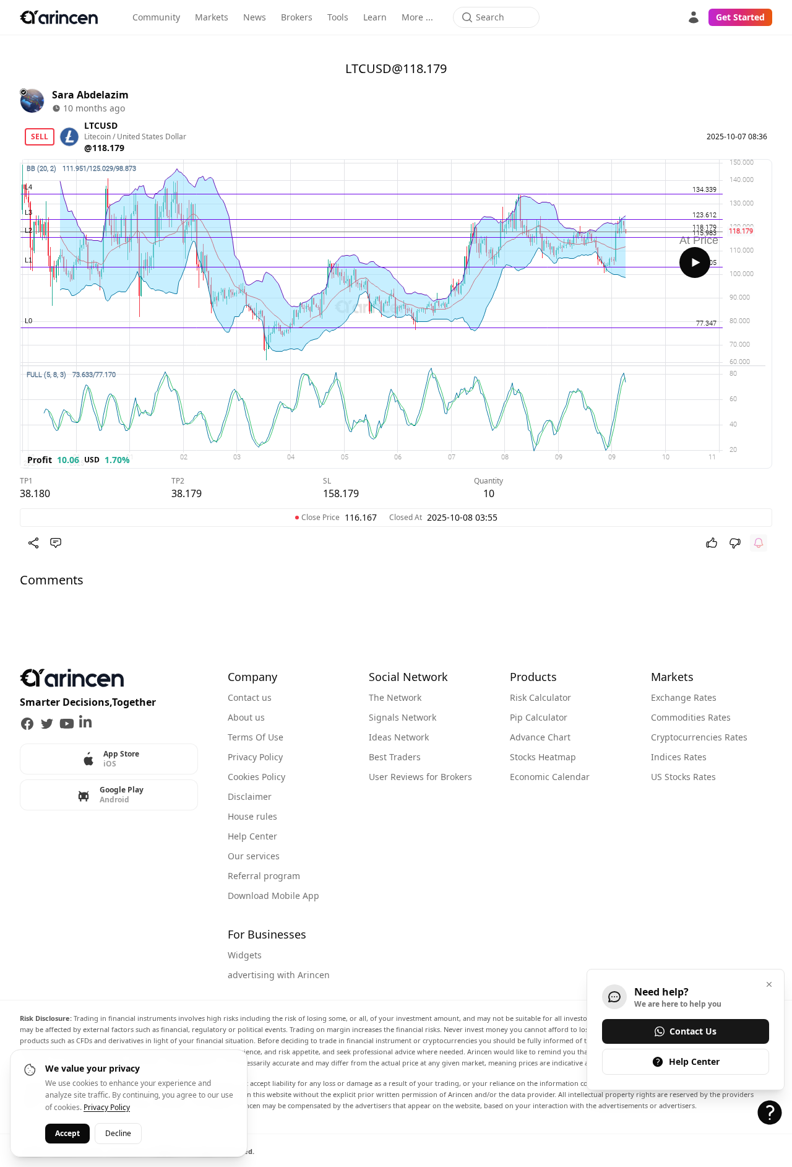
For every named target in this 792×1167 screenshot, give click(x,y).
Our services (254, 856)
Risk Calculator (540, 697)
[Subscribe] (758, 543)
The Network (395, 697)
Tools (337, 17)
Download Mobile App (273, 895)
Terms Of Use (255, 737)
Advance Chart (540, 737)
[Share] (33, 543)
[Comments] (55, 543)
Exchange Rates (684, 697)
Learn (375, 17)
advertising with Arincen (279, 975)
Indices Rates (679, 757)
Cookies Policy (256, 777)
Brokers (296, 17)
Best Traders (395, 757)
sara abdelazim (90, 95)
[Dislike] (735, 543)
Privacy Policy (255, 757)
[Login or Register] (693, 17)
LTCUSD (101, 125)
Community (156, 17)
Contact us (250, 697)
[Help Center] (770, 1112)
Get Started (740, 17)
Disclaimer (250, 796)
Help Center (252, 836)
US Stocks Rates (683, 777)
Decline (118, 1133)
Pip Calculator (538, 717)
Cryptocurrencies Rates (699, 737)
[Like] (711, 543)
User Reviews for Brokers (420, 777)
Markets (211, 17)
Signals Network (402, 717)
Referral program (264, 876)
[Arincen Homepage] (59, 17)
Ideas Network (399, 737)
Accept (67, 1133)
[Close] (769, 984)
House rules (252, 816)
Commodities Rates (691, 717)
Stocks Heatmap (543, 757)
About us (246, 717)
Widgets (245, 955)
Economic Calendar (550, 777)
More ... (417, 17)
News (254, 17)
